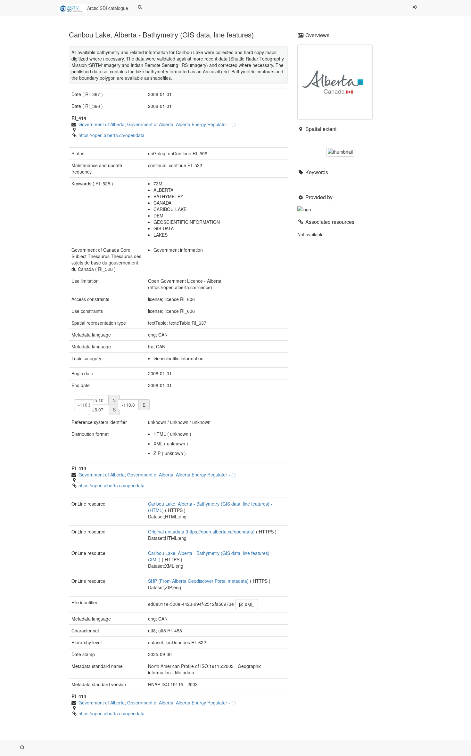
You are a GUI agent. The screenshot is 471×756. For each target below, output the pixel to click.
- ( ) (157, 124)
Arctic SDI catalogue (107, 8)
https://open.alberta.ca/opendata (111, 135)
